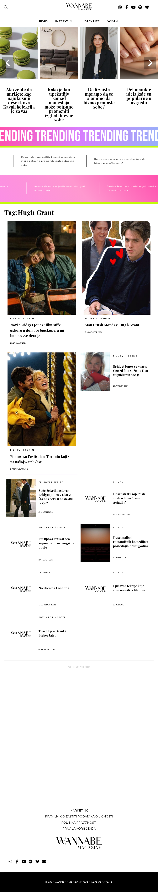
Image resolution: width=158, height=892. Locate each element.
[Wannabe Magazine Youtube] (133, 7)
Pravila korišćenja (79, 828)
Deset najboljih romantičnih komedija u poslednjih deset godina (131, 542)
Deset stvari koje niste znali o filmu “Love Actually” (129, 498)
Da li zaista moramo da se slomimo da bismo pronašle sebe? (99, 98)
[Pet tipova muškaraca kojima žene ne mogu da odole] (21, 544)
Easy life (92, 21)
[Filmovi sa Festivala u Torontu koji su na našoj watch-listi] (42, 399)
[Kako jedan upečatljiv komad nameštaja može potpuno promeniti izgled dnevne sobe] (59, 77)
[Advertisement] (33, 777)
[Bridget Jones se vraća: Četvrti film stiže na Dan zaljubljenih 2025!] (95, 371)
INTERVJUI (63, 21)
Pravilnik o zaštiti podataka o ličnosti (79, 816)
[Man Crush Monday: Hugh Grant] (116, 268)
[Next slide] (150, 63)
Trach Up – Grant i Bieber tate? (52, 633)
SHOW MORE (79, 667)
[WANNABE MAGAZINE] (79, 848)
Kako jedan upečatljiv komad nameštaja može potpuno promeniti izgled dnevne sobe (59, 105)
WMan (112, 21)
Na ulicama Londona (54, 588)
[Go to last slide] (8, 63)
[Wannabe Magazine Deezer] (147, 7)
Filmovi (119, 482)
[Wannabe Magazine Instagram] (120, 7)
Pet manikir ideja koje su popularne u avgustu (138, 96)
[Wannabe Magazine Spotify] (140, 7)
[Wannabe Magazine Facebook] (126, 7)
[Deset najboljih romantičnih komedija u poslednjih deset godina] (95, 543)
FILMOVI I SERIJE (22, 318)
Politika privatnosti (79, 822)
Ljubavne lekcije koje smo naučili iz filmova (129, 588)
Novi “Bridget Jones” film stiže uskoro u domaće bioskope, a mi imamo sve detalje (37, 330)
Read (43, 21)
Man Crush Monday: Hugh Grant (112, 324)
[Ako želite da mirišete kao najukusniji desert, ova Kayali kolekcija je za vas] (19, 77)
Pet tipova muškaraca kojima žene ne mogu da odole (56, 543)
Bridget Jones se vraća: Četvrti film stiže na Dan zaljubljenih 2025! (130, 370)
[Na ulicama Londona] (21, 589)
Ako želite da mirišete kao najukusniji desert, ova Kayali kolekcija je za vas (19, 100)
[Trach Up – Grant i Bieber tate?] (21, 634)
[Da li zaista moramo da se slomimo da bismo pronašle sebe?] (99, 77)
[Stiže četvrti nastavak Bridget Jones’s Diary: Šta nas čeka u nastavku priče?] (21, 498)
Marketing (79, 810)
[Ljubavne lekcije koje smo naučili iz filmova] (95, 589)
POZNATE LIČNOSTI (98, 318)
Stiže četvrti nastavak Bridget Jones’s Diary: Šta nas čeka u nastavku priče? (56, 496)
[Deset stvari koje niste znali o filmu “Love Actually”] (95, 499)
